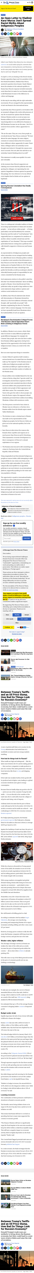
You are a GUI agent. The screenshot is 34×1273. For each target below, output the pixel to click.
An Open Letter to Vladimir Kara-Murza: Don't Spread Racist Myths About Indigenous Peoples (16, 21)
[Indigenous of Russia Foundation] (2, 30)
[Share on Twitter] (5, 33)
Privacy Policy (16, 541)
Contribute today (28, 8)
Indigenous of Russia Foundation (15, 29)
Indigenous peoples (18, 516)
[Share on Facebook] (2, 33)
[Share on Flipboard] (17, 33)
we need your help (12, 590)
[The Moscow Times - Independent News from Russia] (11, 2)
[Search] (30, 3)
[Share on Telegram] (8, 33)
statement (4, 64)
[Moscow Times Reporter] (2, 715)
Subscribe (27, 538)
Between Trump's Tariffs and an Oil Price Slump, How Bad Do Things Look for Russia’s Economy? (15, 695)
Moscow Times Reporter (12, 714)
